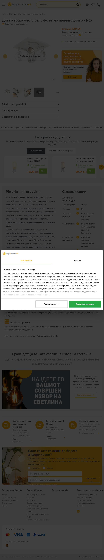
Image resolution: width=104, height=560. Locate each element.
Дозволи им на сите (85, 304)
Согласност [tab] (26, 260)
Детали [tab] (77, 260)
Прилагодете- (50, 304)
